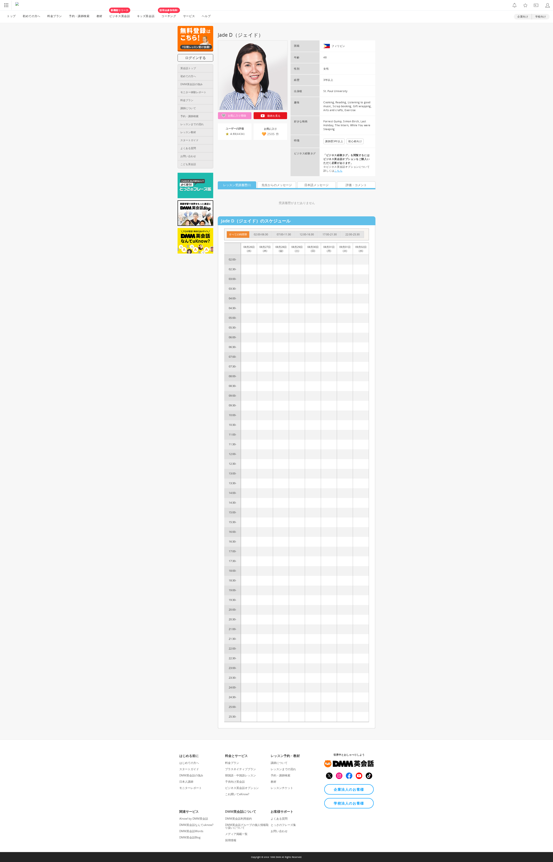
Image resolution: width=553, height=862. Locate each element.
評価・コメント (356, 185)
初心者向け (355, 141)
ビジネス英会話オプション (242, 788)
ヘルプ (206, 16)
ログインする (195, 57)
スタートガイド (189, 140)
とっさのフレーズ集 (283, 825)
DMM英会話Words (191, 831)
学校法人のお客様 (349, 803)
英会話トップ (188, 68)
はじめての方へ (189, 763)
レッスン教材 (188, 132)
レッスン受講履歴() (237, 185)
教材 (99, 16)
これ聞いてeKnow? (237, 794)
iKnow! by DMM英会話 (193, 818)
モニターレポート (190, 788)
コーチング (169, 14)
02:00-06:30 (261, 234)
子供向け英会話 (235, 782)
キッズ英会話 (146, 16)
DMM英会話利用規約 (238, 818)
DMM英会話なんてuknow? (196, 825)
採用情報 (230, 840)
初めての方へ (188, 76)
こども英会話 (188, 164)
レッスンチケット (282, 788)
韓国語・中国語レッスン (240, 775)
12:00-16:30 (307, 234)
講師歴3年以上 (334, 141)
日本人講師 (186, 782)
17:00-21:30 (330, 234)
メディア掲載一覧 (236, 834)
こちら (338, 170)
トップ (11, 16)
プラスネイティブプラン (240, 769)
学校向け (540, 16)
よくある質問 (188, 148)
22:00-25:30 (352, 234)
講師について (188, 108)
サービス (189, 16)
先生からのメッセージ (277, 185)
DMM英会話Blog (189, 837)
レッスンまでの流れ (192, 124)
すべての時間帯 (238, 234)
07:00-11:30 (284, 234)
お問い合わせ (188, 156)
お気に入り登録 (236, 115)
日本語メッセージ (316, 185)
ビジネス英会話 (119, 14)
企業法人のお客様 (349, 789)
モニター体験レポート (193, 92)
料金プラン (54, 16)
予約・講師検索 (79, 16)
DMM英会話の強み (191, 84)
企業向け (522, 16)
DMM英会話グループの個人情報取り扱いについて (247, 826)
